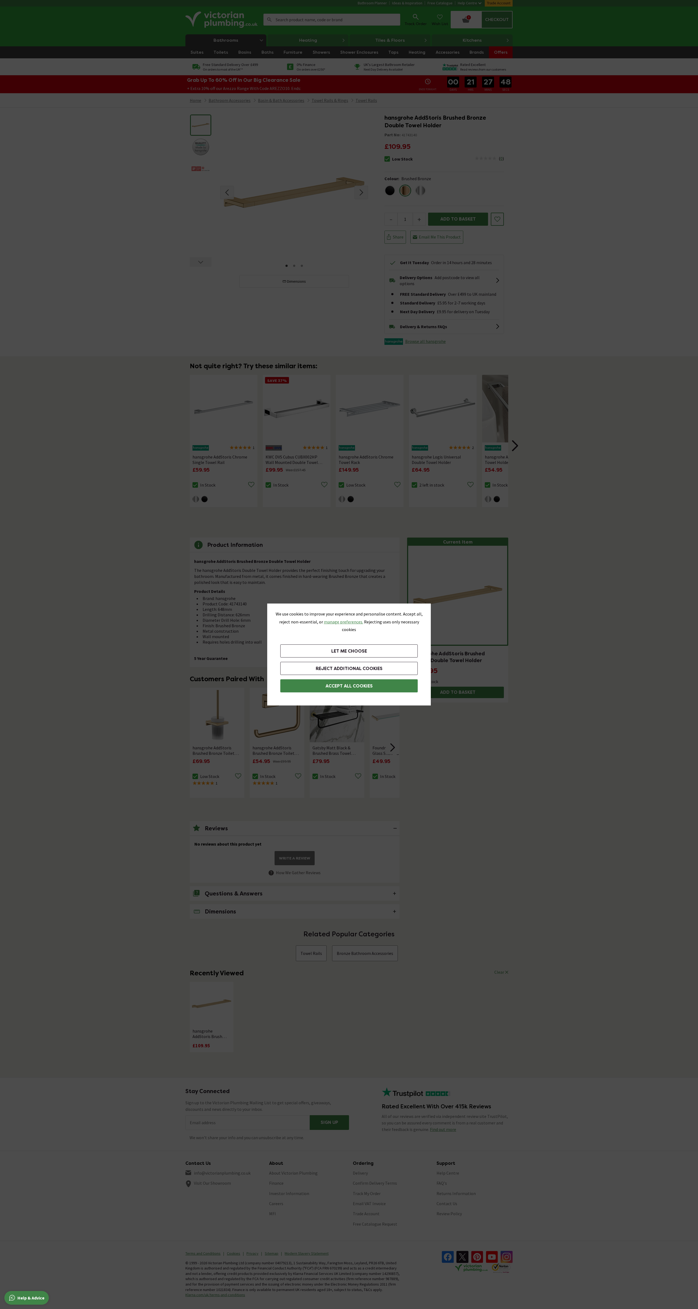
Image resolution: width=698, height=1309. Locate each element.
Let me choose (349, 651)
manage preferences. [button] (343, 622)
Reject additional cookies (349, 668)
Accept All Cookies (349, 686)
